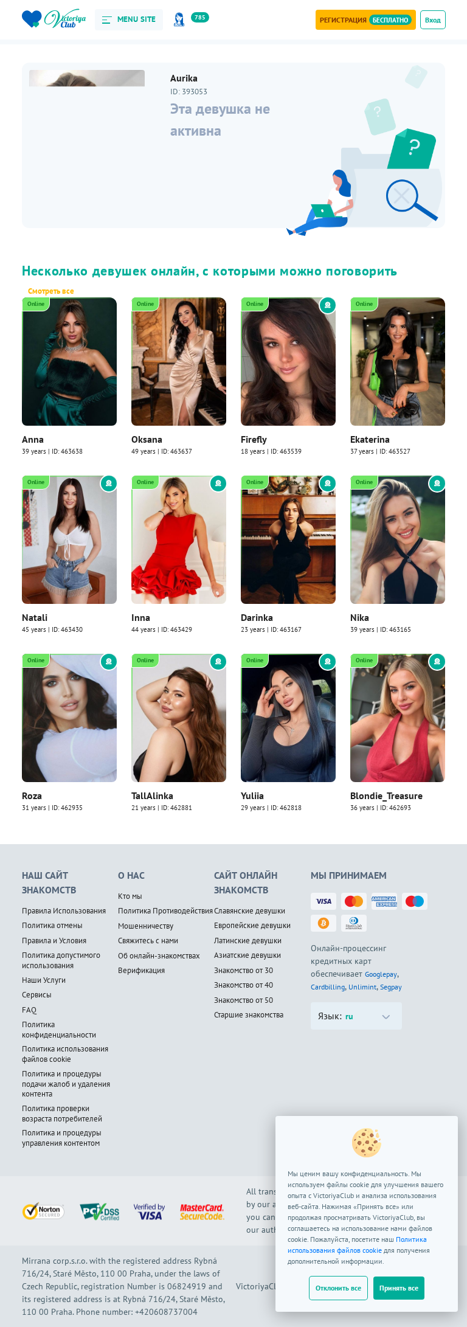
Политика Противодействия (165, 911)
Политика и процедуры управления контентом (62, 1138)
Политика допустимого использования (61, 961)
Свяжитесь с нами (148, 941)
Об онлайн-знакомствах (159, 956)
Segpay (391, 986)
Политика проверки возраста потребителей (62, 1114)
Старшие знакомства (248, 1015)
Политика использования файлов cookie (65, 1054)
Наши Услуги (44, 980)
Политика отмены (52, 925)
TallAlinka (152, 795)
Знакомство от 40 (243, 985)
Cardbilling (328, 986)
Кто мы (130, 896)
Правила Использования (64, 911)
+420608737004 (166, 1311)
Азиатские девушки (247, 955)
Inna (140, 617)
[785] (181, 19)
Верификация (141, 970)
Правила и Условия (54, 941)
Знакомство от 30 (243, 970)
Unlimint (362, 986)
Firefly (254, 439)
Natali (34, 617)
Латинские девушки (248, 941)
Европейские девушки (252, 925)
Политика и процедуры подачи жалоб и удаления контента (66, 1084)
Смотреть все (51, 291)
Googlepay (381, 974)
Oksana (146, 439)
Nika (359, 617)
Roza (32, 795)
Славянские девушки (249, 911)
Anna (33, 439)
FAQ (29, 1010)
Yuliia (252, 795)
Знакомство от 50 (243, 1000)
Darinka (257, 617)
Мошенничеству (145, 926)
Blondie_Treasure (386, 795)
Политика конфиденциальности (59, 1030)
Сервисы (37, 995)
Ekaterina (370, 439)
